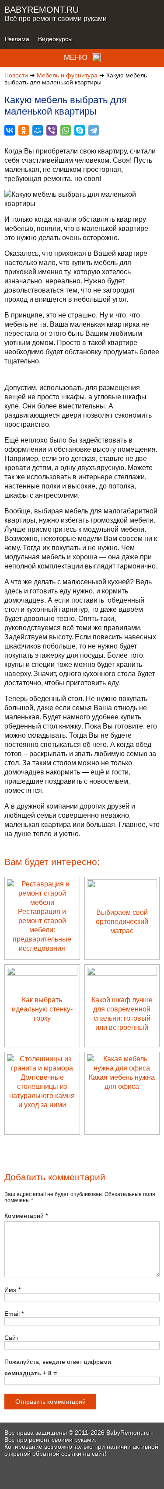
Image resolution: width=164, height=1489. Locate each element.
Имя (12, 1289)
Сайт (11, 1337)
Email (14, 1313)
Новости (16, 75)
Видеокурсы (55, 38)
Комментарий (26, 1215)
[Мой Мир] (37, 130)
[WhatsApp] (65, 130)
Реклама (17, 38)
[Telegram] (93, 130)
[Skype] (79, 130)
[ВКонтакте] (9, 130)
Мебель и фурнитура (67, 75)
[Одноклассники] (23, 130)
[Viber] (51, 130)
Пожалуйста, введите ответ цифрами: (58, 1361)
